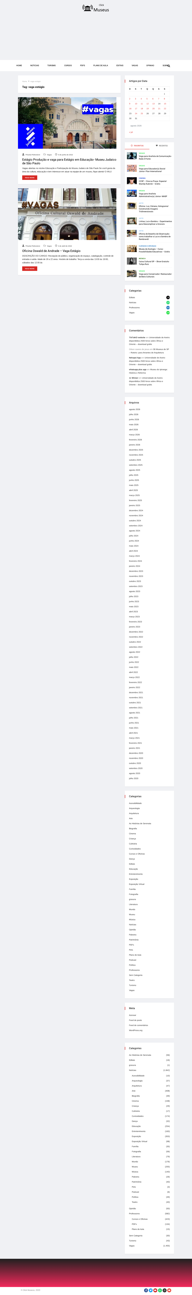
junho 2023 (134, 601)
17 (136, 108)
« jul (131, 132)
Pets (131, 950)
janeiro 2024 (134, 566)
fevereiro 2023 (135, 622)
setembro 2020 (136, 768)
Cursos (68, 65)
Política (132, 965)
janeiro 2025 (134, 505)
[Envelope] (169, 1290)
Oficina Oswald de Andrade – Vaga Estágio (51, 251)
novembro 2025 (136, 455)
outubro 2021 (135, 702)
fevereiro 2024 (135, 561)
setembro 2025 (136, 465)
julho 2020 (133, 778)
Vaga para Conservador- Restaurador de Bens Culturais (155, 275)
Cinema (142, 178)
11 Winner (133, 378)
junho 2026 (134, 419)
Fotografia (133, 894)
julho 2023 (133, 596)
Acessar (132, 1015)
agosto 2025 (134, 470)
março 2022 (134, 677)
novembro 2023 (136, 576)
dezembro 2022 (136, 632)
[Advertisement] (96, 36)
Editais (119, 65)
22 (165, 108)
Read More (29, 177)
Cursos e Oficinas (147, 246)
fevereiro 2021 (135, 743)
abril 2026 (133, 429)
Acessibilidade (135, 803)
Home (19, 65)
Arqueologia (134, 808)
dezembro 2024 (136, 510)
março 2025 (134, 495)
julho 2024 (133, 536)
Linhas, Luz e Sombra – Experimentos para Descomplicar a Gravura (155, 223)
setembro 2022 (136, 647)
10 (136, 104)
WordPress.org (135, 1030)
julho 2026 (133, 414)
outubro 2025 (135, 460)
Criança (132, 838)
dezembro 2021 (136, 692)
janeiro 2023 (134, 627)
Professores (134, 307)
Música (142, 259)
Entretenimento (136, 874)
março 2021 (134, 738)
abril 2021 (133, 733)
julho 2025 (133, 475)
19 (147, 108)
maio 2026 (133, 424)
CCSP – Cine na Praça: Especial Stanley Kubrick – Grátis (153, 182)
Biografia (133, 828)
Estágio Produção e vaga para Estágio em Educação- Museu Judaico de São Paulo (69, 161)
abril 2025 (133, 490)
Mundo (132, 909)
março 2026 (134, 434)
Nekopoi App (135, 358)
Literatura (133, 904)
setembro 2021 (136, 707)
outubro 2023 (135, 581)
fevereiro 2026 (135, 440)
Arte (141, 203)
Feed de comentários (138, 1025)
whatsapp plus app (137, 369)
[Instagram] (165, 1290)
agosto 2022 (134, 652)
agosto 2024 (134, 531)
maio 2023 (133, 606)
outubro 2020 (135, 763)
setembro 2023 (136, 586)
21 (159, 108)
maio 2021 (133, 728)
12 (147, 104)
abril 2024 (133, 551)
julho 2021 (133, 718)
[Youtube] (155, 1290)
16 (130, 108)
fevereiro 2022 (135, 682)
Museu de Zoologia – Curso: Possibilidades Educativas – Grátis (154, 250)
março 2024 (134, 556)
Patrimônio (134, 940)
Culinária (133, 844)
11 (142, 104)
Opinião (132, 929)
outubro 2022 (135, 642)
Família (132, 889)
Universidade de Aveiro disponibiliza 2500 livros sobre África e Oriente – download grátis (149, 340)
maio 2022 (133, 667)
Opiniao (150, 65)
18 (142, 108)
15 (165, 104)
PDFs (82, 65)
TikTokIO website (137, 337)
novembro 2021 (136, 697)
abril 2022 (133, 672)
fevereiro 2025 (135, 500)
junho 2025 (134, 480)
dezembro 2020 (136, 753)
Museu (132, 914)
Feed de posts (135, 1020)
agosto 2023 (134, 591)
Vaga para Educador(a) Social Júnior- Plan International (152, 170)
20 (153, 108)
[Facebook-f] (146, 1290)
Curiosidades (135, 849)
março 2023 (134, 616)
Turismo (51, 65)
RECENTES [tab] (163, 145)
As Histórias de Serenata (140, 823)
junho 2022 (134, 662)
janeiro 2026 (134, 445)
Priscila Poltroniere (32, 155)
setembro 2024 (136, 525)
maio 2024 (133, 546)
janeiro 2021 (134, 748)
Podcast (132, 960)
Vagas (135, 65)
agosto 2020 (134, 773)
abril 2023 (133, 611)
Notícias (132, 302)
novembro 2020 (136, 758)
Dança (132, 859)
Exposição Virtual (136, 884)
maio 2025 (133, 485)
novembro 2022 (136, 637)
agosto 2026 (134, 409)
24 (136, 113)
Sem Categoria (135, 975)
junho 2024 (134, 541)
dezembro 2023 (136, 571)
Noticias (34, 65)
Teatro (132, 980)
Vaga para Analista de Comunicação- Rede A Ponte (155, 157)
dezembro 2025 (136, 450)
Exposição (133, 879)
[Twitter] (151, 1290)
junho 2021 (134, 723)
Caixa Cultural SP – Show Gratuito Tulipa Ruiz (154, 263)
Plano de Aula (100, 65)
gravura (132, 899)
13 (153, 104)
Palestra (132, 935)
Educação (133, 869)
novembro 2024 (136, 515)
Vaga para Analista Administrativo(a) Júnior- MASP (153, 195)
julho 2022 (133, 657)
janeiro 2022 (134, 687)
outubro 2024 (135, 520)
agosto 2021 (134, 713)
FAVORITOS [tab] (139, 145)
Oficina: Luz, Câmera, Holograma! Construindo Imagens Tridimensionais (154, 209)
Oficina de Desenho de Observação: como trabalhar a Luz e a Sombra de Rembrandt (154, 236)
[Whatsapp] (160, 1290)
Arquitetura (134, 813)
